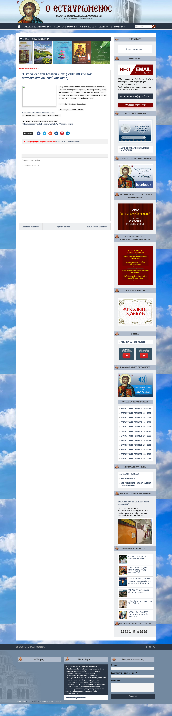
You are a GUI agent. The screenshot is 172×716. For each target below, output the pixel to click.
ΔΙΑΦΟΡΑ (103, 26)
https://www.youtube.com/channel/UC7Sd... (38, 113)
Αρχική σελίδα (63, 226)
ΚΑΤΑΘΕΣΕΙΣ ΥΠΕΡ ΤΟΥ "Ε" (135, 105)
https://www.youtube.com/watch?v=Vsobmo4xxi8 (47, 124)
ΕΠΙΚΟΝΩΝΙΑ (118, 26)
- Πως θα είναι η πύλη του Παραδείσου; (140, 602)
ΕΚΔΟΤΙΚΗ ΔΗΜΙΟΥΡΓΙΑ (65, 26)
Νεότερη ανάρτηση (31, 226)
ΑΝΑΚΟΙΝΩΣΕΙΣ (88, 26)
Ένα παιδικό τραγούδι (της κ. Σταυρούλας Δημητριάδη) (138, 569)
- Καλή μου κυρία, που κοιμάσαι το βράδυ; (138, 557)
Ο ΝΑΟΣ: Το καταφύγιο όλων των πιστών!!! (138, 591)
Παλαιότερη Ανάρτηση (97, 226)
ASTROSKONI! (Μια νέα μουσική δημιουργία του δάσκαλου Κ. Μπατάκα (139, 580)
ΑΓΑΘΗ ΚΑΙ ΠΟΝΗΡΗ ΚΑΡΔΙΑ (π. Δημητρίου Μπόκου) (138, 614)
